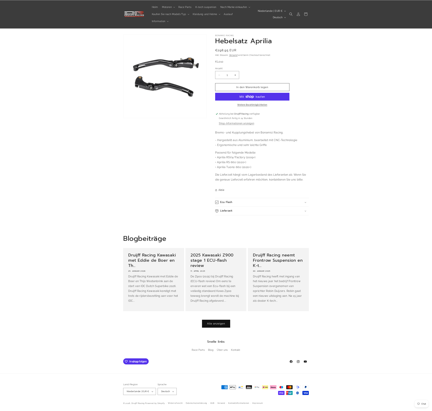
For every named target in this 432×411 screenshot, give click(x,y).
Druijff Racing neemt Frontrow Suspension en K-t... (278, 260)
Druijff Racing (138, 403)
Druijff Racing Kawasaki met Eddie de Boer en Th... (152, 260)
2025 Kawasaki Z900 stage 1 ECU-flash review (212, 260)
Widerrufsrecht (175, 403)
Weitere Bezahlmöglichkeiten (252, 105)
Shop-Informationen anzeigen (236, 123)
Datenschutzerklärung (196, 403)
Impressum (257, 403)
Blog (210, 350)
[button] (168, 7)
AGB (212, 403)
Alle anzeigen (216, 323)
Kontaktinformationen (238, 403)
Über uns (222, 350)
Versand (233, 55)
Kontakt (235, 350)
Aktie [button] (221, 190)
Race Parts (198, 350)
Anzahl (219, 68)
